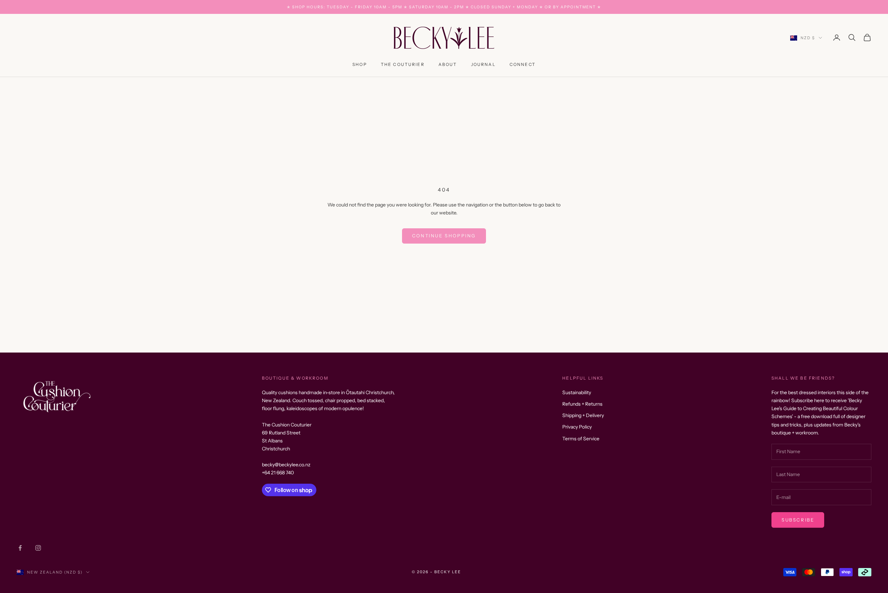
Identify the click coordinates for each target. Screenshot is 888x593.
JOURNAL (483, 64)
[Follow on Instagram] (38, 547)
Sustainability (576, 392)
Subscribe (798, 520)
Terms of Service (580, 438)
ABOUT (447, 64)
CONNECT (523, 64)
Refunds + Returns (582, 404)
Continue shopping (444, 235)
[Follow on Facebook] (20, 547)
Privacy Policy (577, 427)
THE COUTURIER (403, 64)
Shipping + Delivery (583, 415)
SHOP (359, 64)
